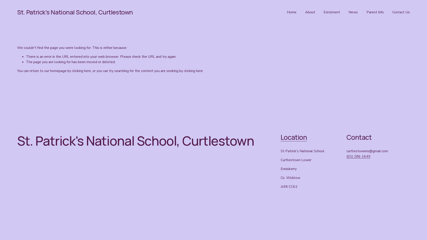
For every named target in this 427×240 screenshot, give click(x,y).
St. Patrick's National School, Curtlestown (75, 12)
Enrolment (332, 12)
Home (291, 12)
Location (294, 137)
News (353, 12)
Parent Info (375, 12)
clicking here (81, 70)
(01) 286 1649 (358, 156)
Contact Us (401, 12)
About (310, 12)
